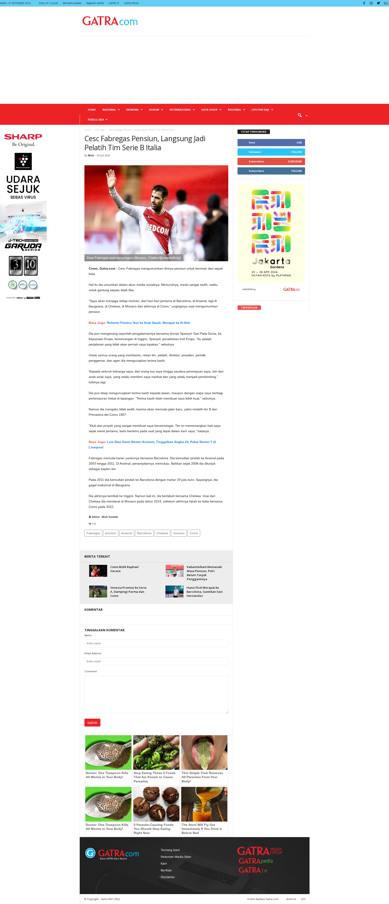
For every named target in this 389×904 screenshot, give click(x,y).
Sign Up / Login (48, 3)
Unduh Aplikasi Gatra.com (263, 899)
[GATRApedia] (257, 861)
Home (92, 109)
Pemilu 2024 (96, 119)
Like (299, 142)
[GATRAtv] (257, 870)
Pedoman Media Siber (176, 857)
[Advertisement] (194, 70)
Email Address (92, 653)
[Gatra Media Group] (259, 851)
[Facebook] (364, 3)
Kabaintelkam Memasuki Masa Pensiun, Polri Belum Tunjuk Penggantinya (204, 573)
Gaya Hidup (209, 109)
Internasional (180, 109)
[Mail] (385, 3)
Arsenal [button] (126, 533)
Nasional (109, 109)
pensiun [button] (110, 533)
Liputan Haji (260, 109)
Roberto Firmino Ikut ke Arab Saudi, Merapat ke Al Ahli (148, 323)
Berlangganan (72, 3)
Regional (234, 109)
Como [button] (194, 533)
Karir (164, 863)
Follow (296, 152)
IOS (303, 899)
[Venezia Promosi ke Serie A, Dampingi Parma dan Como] (98, 591)
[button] (301, 115)
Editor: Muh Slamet (104, 516)
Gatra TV (114, 3)
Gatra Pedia (131, 3)
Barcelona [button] (144, 533)
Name (88, 635)
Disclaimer (168, 877)
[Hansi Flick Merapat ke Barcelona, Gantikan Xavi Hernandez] (174, 591)
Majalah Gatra (95, 3)
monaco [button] (179, 533)
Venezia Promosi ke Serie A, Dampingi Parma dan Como (128, 592)
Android (291, 899)
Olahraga (99, 129)
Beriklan (166, 870)
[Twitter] (378, 3)
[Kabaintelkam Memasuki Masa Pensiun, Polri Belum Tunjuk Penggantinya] (175, 571)
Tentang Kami (170, 850)
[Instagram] (371, 3)
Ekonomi (132, 109)
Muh (91, 155)
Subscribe (295, 161)
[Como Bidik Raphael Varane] (98, 571)
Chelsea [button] (162, 533)
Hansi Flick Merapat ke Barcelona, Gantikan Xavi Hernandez (205, 592)
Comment (90, 671)
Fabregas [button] (93, 533)
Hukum (154, 109)
